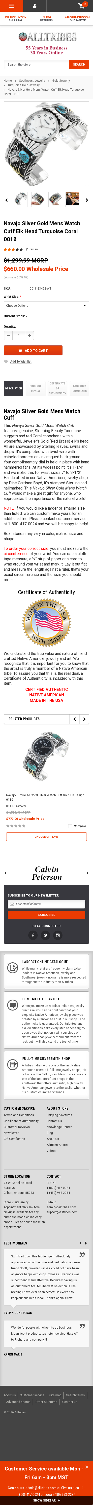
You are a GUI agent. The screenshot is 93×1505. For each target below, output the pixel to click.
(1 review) (32, 249)
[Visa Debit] (39, 1438)
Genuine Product (78, 18)
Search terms (75, 1395)
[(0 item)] (81, 6)
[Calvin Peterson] (46, 873)
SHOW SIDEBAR (45, 1500)
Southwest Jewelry (32, 80)
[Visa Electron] (65, 1438)
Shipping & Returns (59, 1115)
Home (8, 80)
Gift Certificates (14, 1139)
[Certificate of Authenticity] (46, 622)
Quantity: (10, 326)
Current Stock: (15, 316)
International (15, 18)
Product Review (35, 388)
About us (10, 1395)
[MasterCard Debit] (50, 1438)
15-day (46, 18)
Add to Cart (36, 351)
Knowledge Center (59, 1127)
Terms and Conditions (19, 1115)
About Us (53, 1139)
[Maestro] (77, 1438)
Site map (55, 1395)
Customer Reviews (17, 1127)
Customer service (32, 1395)
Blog (50, 1133)
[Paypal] (11, 1438)
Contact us (69, 1402)
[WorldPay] (30, 1438)
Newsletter (11, 1133)
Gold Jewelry (61, 80)
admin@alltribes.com (41, 1488)
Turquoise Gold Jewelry (24, 85)
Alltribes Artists (57, 1145)
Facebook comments (79, 388)
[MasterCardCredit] (40, 1438)
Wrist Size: (12, 297)
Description (13, 388)
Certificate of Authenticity (57, 388)
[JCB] (8, 1446)
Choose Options (47, 836)
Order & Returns (46, 1402)
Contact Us (54, 1121)
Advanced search (18, 1402)
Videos (51, 1151)
